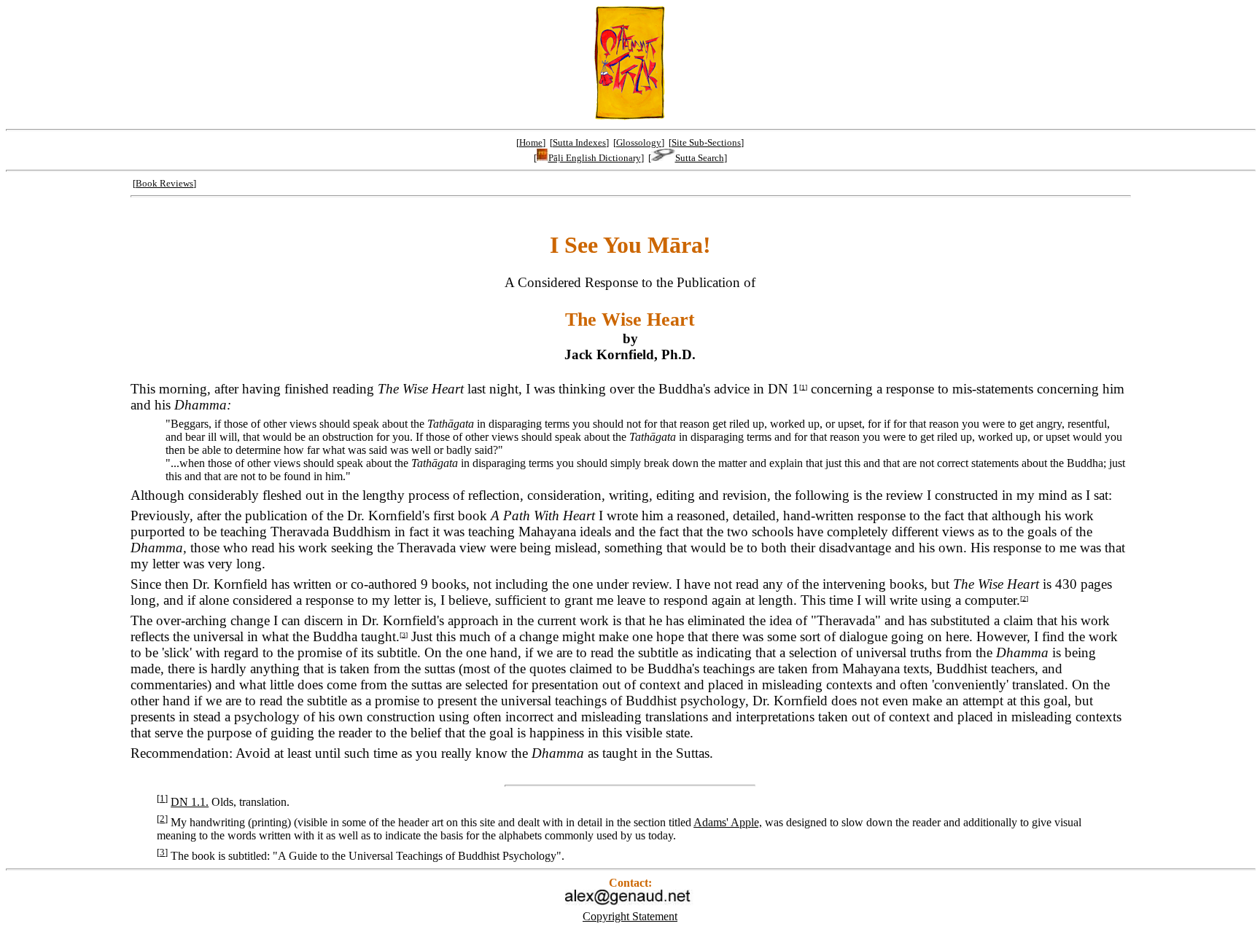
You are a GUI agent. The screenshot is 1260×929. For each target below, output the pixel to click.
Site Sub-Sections (706, 142)
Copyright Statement (630, 916)
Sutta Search (699, 157)
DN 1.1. (190, 802)
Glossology (638, 142)
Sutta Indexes (579, 142)
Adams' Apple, (727, 822)
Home (530, 142)
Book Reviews (164, 183)
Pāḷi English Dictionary (594, 157)
